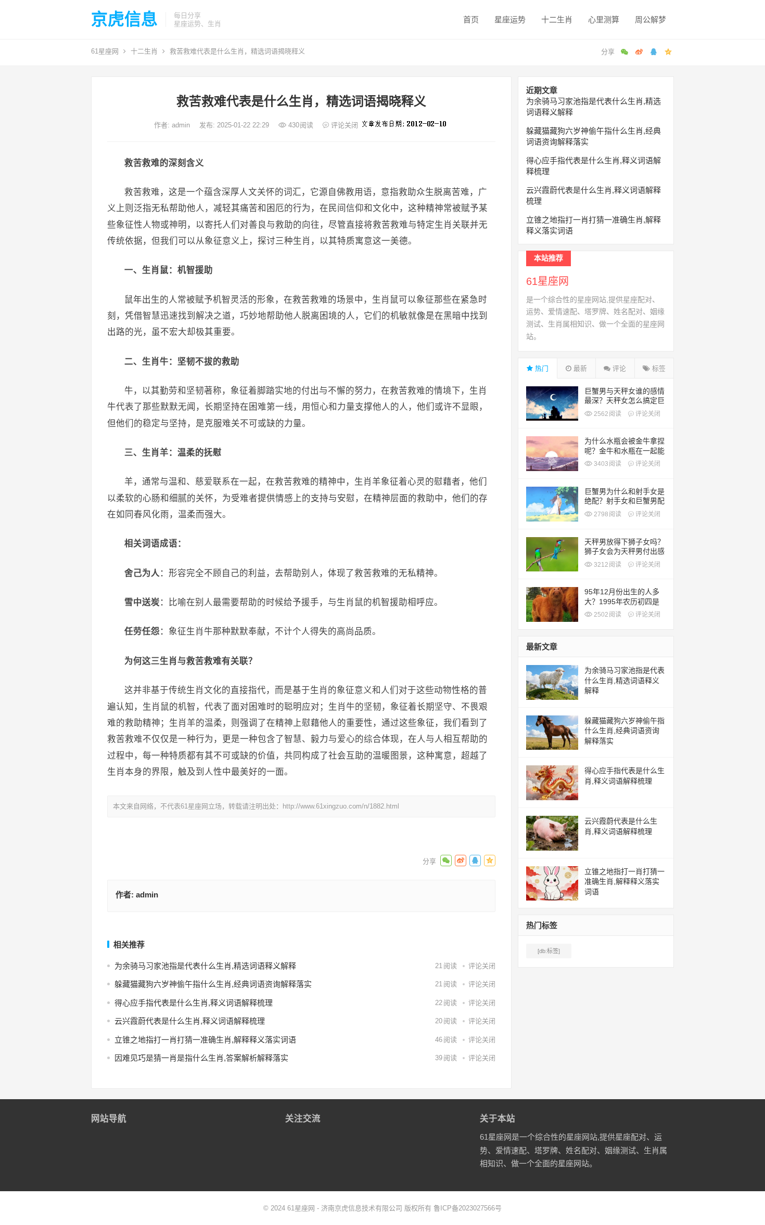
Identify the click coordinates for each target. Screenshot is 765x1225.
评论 (618, 368)
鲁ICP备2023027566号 (468, 1208)
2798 (606, 514)
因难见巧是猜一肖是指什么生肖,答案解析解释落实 (201, 1057)
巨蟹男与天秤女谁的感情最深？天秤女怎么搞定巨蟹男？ (624, 400)
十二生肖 (556, 19)
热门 (541, 368)
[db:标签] (549, 951)
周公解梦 (650, 19)
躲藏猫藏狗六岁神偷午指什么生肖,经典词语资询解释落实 (213, 984)
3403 (606, 463)
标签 (658, 368)
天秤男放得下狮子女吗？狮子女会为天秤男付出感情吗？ (624, 551)
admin (182, 125)
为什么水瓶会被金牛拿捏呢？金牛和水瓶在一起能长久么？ (624, 450)
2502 (606, 614)
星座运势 (510, 19)
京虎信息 (124, 19)
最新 (579, 368)
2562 (606, 414)
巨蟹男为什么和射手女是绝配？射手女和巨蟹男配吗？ (624, 500)
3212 (606, 564)
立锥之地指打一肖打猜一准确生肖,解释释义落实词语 (205, 1039)
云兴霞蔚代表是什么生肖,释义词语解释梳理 (189, 1021)
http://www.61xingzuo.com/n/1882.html (341, 806)
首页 (471, 19)
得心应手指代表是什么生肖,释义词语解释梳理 (193, 1002)
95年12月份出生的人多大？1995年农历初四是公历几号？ (621, 601)
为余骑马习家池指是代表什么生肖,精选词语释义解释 (205, 965)
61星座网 (105, 51)
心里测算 (603, 19)
